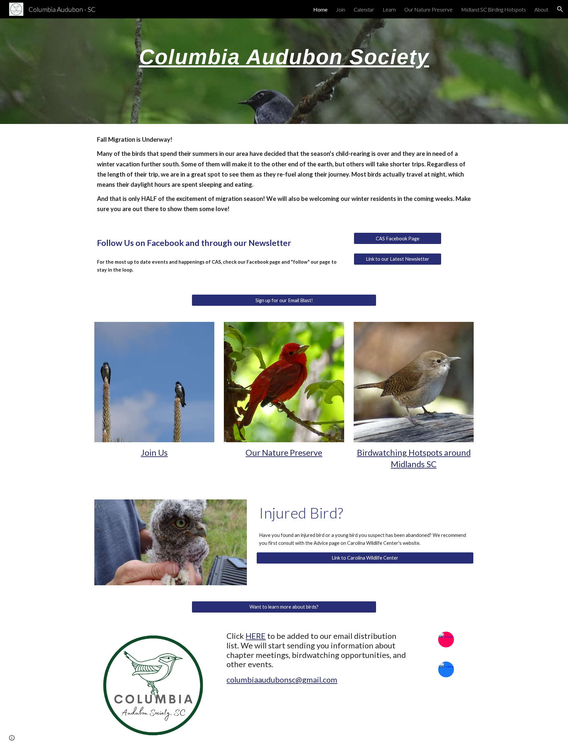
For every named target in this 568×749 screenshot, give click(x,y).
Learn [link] (389, 9)
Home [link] (320, 9)
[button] (560, 9)
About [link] (541, 9)
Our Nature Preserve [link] (428, 9)
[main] (284, 71)
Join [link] (340, 9)
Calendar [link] (364, 9)
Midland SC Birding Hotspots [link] (493, 9)
